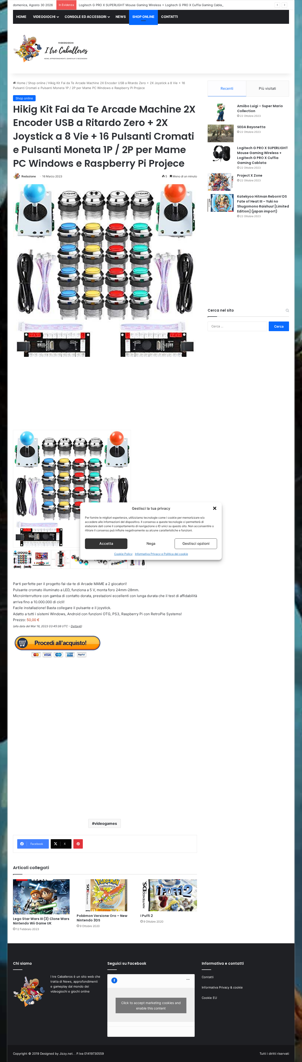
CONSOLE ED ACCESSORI (85, 17)
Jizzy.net (66, 1053)
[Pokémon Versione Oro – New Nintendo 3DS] (105, 895)
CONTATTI (169, 17)
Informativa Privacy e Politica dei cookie (161, 554)
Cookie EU (209, 998)
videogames (105, 823)
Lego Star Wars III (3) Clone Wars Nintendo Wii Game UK (41, 921)
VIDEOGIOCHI (44, 17)
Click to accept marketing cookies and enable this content (151, 1005)
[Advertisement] (198, 49)
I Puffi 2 (146, 915)
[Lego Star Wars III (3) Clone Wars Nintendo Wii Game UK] (41, 896)
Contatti (208, 977)
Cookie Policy (123, 554)
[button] (214, 508)
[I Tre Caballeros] (51, 48)
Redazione (28, 176)
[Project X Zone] (221, 182)
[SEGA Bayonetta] (221, 133)
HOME (21, 17)
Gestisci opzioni (196, 543)
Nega (151, 543)
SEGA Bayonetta (251, 127)
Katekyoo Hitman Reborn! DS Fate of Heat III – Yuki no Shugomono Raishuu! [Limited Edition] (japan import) (263, 204)
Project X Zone (249, 175)
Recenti (227, 88)
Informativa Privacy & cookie (222, 987)
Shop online (37, 83)
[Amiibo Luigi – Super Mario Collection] (221, 112)
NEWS (121, 17)
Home (20, 83)
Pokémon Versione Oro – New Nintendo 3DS (102, 918)
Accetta (106, 543)
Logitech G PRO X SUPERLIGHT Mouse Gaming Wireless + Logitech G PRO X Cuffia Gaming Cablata (152, 5)
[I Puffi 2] (168, 895)
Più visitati (267, 88)
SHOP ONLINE (143, 17)
